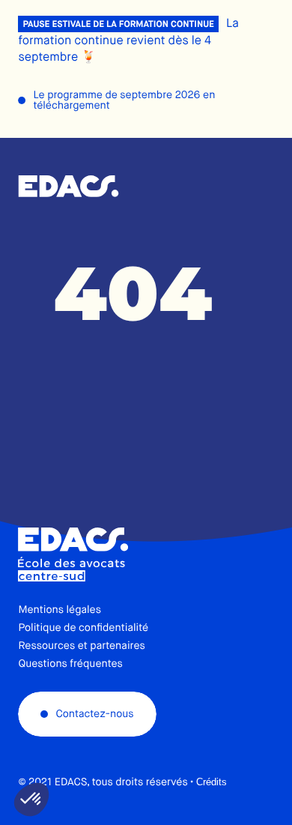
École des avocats (68, 186)
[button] (31, 800)
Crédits (211, 782)
